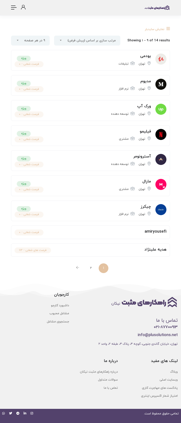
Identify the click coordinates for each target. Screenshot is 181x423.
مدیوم (145, 81)
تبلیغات (124, 64)
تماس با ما (111, 388)
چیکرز (146, 206)
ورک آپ (144, 106)
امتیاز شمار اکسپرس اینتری (159, 396)
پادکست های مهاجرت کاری (160, 388)
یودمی (145, 56)
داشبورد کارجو (60, 305)
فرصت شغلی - (29, 64)
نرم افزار (124, 89)
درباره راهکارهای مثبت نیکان (99, 372)
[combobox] (87, 41)
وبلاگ (174, 372)
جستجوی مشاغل (58, 322)
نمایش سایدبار (155, 29)
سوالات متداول (108, 380)
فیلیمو (145, 131)
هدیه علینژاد (155, 249)
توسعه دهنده (120, 114)
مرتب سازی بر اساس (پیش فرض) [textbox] (92, 40)
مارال (146, 181)
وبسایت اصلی (169, 380)
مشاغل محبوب (59, 313)
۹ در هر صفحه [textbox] (34, 40)
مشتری (124, 139)
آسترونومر (142, 156)
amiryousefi (155, 231)
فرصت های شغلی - (33, 250)
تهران (142, 64)
